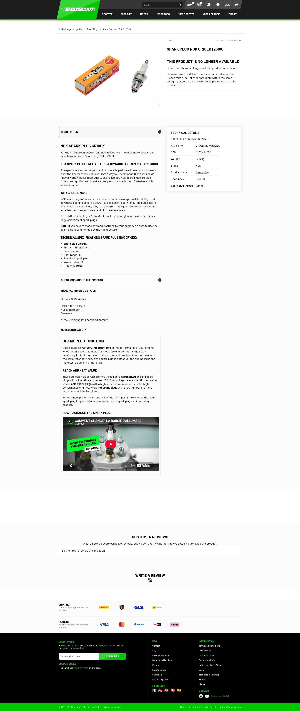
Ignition (79, 29)
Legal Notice (205, 650)
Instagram (216, 696)
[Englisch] (166, 690)
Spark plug (202, 172)
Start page (66, 29)
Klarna (202, 684)
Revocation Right (207, 660)
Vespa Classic (211, 14)
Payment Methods (160, 655)
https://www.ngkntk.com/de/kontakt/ (84, 319)
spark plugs (90, 220)
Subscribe (112, 656)
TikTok (226, 696)
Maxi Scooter (186, 14)
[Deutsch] (160, 690)
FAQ (154, 650)
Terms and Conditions (209, 645)
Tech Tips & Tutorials (209, 674)
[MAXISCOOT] (78, 9)
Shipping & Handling (162, 660)
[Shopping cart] (236, 4)
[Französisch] (154, 690)
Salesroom (157, 674)
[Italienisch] (173, 690)
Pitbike (232, 14)
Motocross (163, 14)
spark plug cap (126, 401)
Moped (144, 14)
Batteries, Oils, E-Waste (210, 665)
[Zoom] (159, 104)
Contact (156, 645)
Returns (156, 665)
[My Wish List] (218, 4)
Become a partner (160, 679)
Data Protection (206, 655)
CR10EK (200, 179)
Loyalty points (159, 669)
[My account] (208, 4)
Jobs (201, 669)
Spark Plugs (92, 29)
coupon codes (81, 667)
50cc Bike (126, 14)
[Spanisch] (179, 690)
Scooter (107, 14)
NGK (170, 40)
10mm (199, 185)
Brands (202, 679)
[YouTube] (207, 696)
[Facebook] (201, 696)
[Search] (180, 5)
